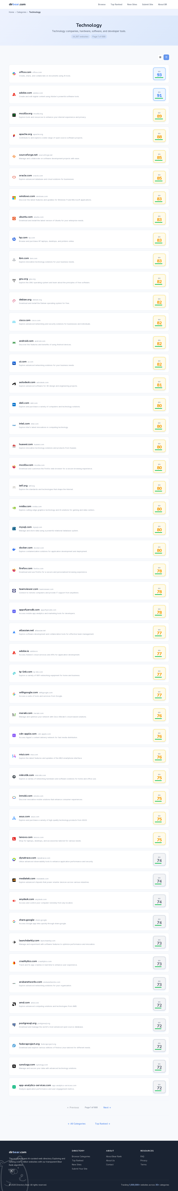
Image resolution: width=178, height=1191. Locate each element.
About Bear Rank (114, 1156)
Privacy (143, 1160)
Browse (102, 4)
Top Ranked (116, 4)
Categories (21, 12)
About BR (162, 4)
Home (11, 12)
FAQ (142, 1156)
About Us (110, 1160)
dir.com (17, 1152)
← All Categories (77, 1123)
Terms (143, 1164)
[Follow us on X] (11, 1170)
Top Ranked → (102, 1123)
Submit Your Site (79, 1169)
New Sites (132, 4)
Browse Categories (81, 1156)
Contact (109, 1164)
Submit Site (147, 4)
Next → (107, 1107)
